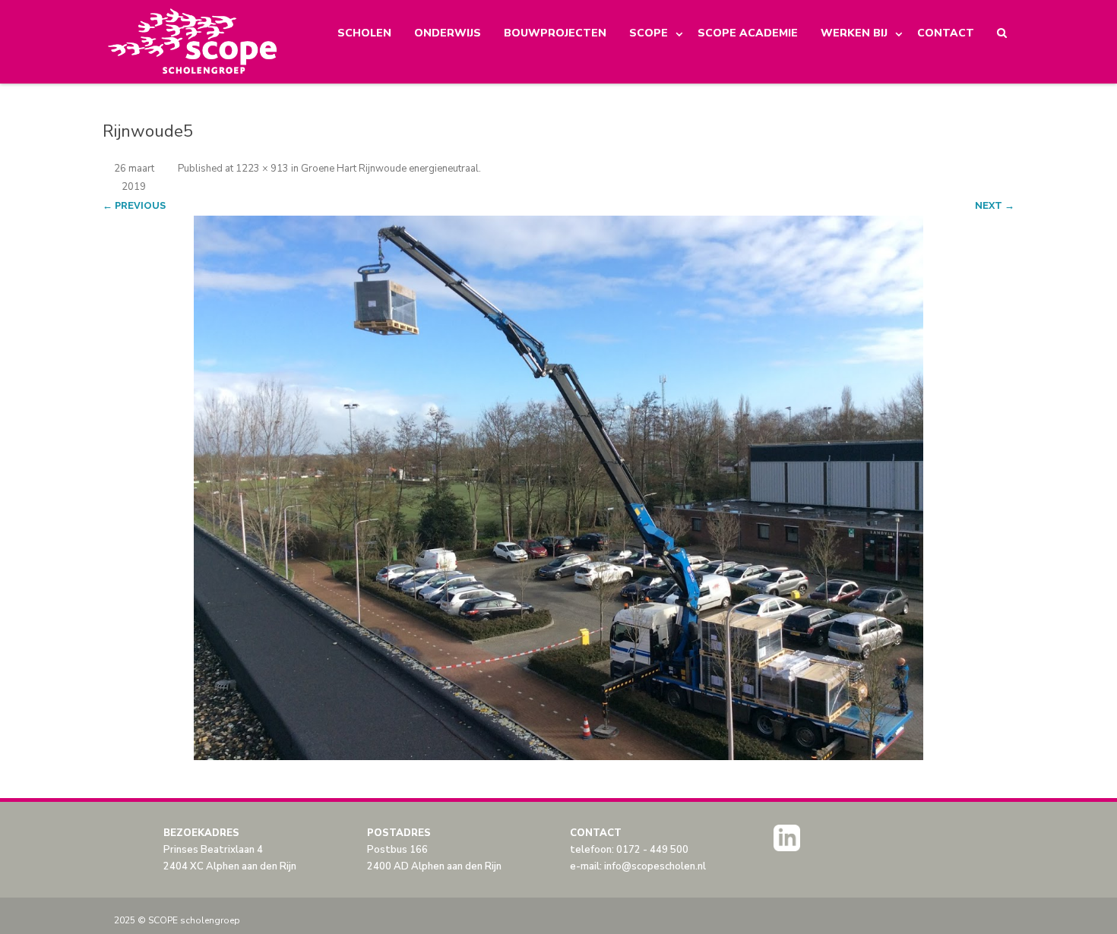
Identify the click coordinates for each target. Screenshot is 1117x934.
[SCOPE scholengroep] (193, 42)
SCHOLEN (364, 33)
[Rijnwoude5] (558, 488)
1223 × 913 (262, 168)
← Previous (134, 205)
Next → (994, 205)
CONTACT (945, 33)
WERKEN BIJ (854, 33)
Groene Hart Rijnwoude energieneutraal (390, 168)
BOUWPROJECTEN (555, 33)
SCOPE (648, 33)
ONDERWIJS (447, 33)
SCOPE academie (748, 33)
